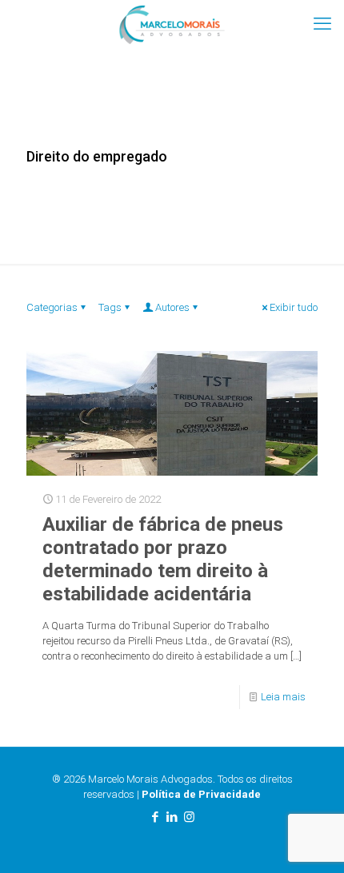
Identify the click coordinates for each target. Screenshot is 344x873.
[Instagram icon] (189, 817)
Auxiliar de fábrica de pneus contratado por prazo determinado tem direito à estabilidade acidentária (162, 559)
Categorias (52, 307)
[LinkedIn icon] (172, 817)
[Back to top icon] (311, 840)
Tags (110, 307)
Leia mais (283, 697)
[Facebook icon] (156, 817)
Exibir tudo (294, 307)
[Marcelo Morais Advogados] (172, 24)
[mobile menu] (322, 24)
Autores (172, 307)
